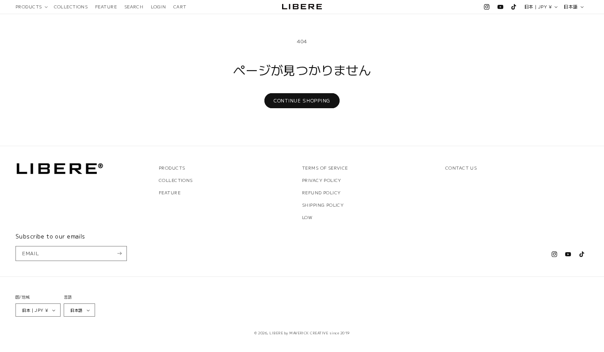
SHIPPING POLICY (323, 205)
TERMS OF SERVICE (325, 168)
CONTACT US (461, 168)
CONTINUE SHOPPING (302, 100)
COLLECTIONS (176, 180)
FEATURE (169, 192)
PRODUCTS (172, 168)
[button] (31, 7)
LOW (307, 217)
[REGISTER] (119, 253)
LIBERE (276, 332)
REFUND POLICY (321, 192)
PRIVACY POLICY (321, 180)
